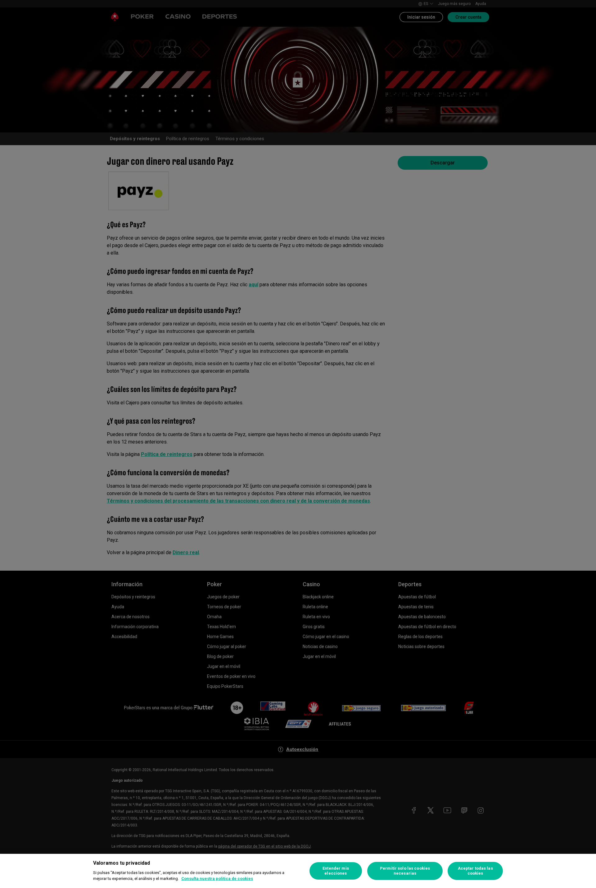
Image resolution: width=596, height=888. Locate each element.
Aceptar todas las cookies (475, 871)
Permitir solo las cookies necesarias (405, 871)
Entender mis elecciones (336, 871)
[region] (298, 871)
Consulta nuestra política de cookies (217, 878)
